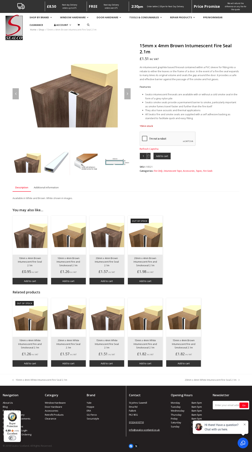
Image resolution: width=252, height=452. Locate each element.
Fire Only (158, 170)
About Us (8, 402)
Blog (5, 406)
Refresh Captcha (149, 148)
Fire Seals (208, 170)
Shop (41, 29)
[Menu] (18, 412)
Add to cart (162, 156)
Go (244, 405)
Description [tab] (21, 187)
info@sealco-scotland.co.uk (144, 430)
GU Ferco (92, 414)
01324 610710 (136, 422)
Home (33, 29)
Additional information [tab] (46, 187)
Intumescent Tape (173, 170)
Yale (89, 402)
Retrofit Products (54, 414)
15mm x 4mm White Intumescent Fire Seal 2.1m (40, 380)
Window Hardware (55, 402)
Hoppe (90, 406)
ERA (89, 410)
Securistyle (93, 418)
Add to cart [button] (30, 281)
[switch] (12, 438)
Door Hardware (53, 406)
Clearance (50, 418)
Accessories (189, 170)
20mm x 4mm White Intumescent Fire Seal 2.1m (211, 380)
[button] (88, 25)
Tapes (199, 170)
